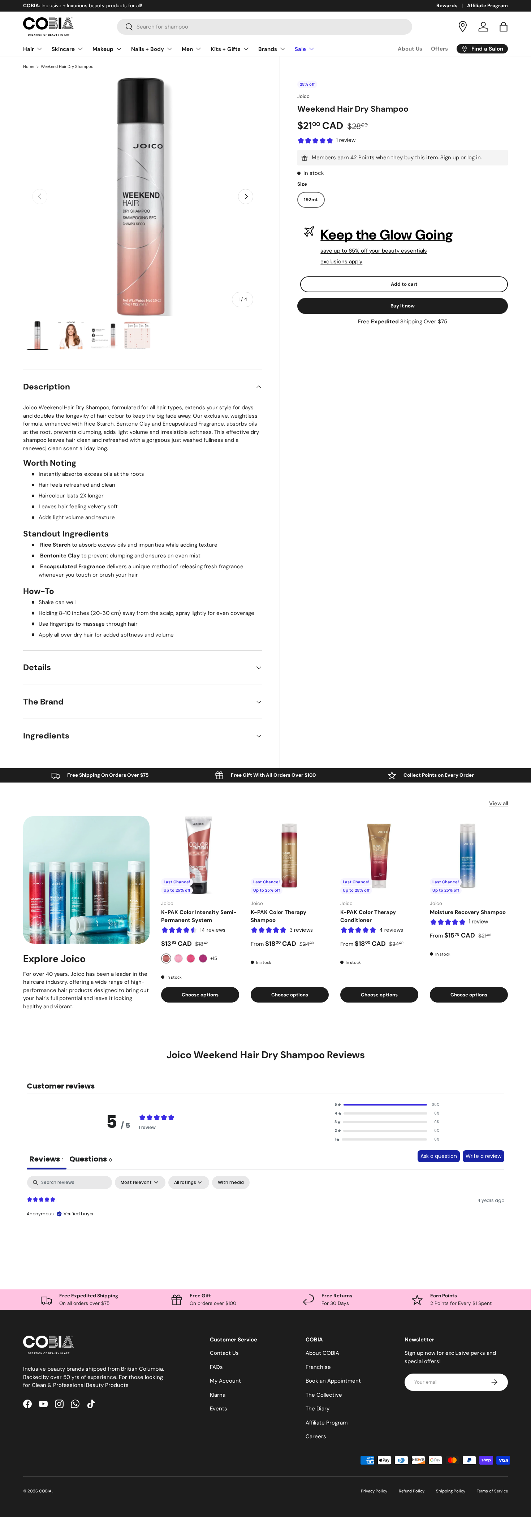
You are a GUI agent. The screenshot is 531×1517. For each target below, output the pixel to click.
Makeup (102, 49)
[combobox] (264, 27)
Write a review (483, 1156)
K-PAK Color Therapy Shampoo (278, 916)
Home (28, 67)
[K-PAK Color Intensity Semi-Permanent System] (200, 855)
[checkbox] (231, 1182)
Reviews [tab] (47, 1159)
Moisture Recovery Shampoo (468, 912)
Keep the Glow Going (386, 235)
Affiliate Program (487, 6)
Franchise (318, 1367)
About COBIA (322, 1353)
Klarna (217, 1395)
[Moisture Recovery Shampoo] (469, 855)
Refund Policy (411, 1491)
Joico (303, 96)
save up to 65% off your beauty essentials (373, 250)
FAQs (216, 1367)
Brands (267, 49)
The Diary (317, 1408)
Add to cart (404, 284)
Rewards (446, 6)
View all (498, 803)
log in (474, 157)
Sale (300, 49)
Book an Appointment (333, 1380)
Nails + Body (147, 49)
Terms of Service (492, 1491)
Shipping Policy (450, 1491)
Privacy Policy (374, 1491)
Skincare (63, 49)
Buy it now (402, 306)
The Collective (324, 1395)
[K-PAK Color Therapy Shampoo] (290, 855)
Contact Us (224, 1353)
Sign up (449, 157)
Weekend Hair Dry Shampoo (67, 67)
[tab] (90, 1160)
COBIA (45, 1491)
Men (187, 49)
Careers (316, 1436)
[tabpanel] (265, 1222)
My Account (225, 1380)
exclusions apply (341, 261)
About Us (410, 48)
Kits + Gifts (226, 49)
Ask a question (438, 1156)
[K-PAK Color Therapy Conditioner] (379, 855)
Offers (439, 48)
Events (218, 1408)
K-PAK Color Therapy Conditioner (368, 916)
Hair (28, 49)
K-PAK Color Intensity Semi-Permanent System (199, 916)
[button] (503, 27)
